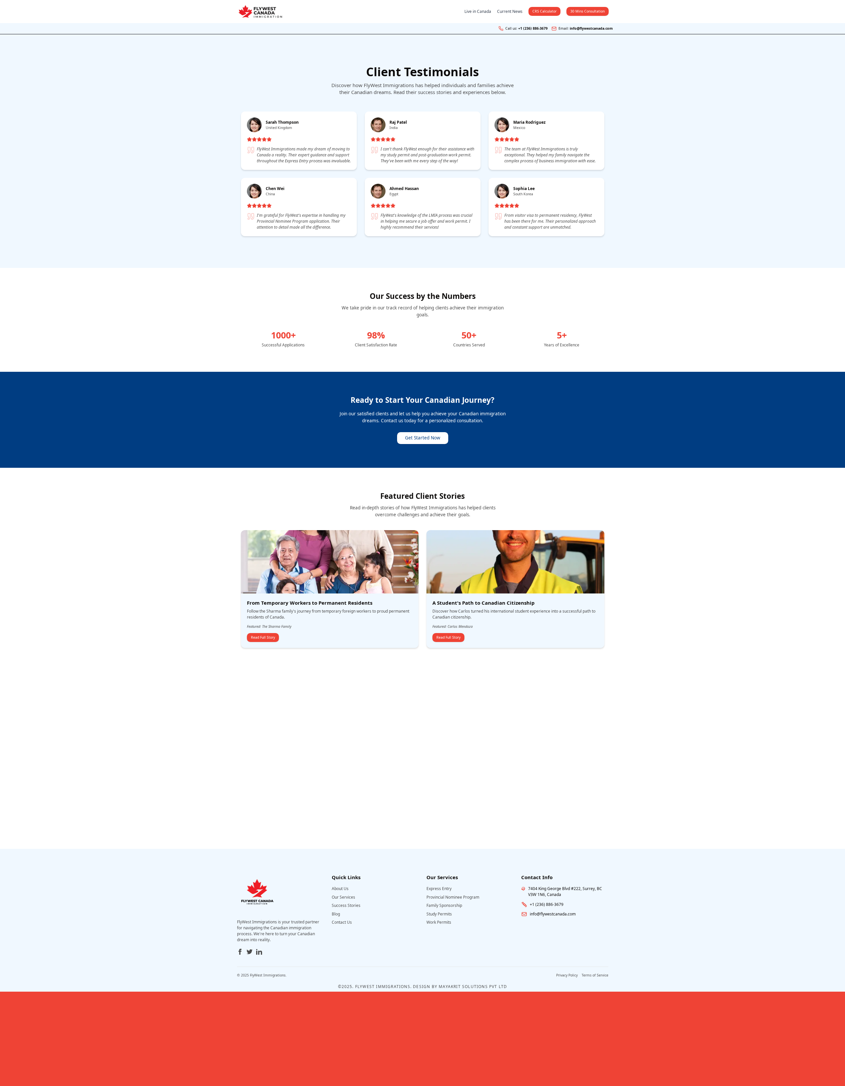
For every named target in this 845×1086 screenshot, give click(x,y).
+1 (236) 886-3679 (533, 28)
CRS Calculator (544, 11)
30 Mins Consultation (587, 11)
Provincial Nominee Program (452, 897)
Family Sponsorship (444, 905)
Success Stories (346, 905)
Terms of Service (595, 975)
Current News (510, 11)
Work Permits (438, 922)
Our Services (343, 897)
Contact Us (342, 922)
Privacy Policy (567, 975)
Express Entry (439, 888)
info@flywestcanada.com (591, 28)
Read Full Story (263, 637)
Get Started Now (422, 438)
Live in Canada (477, 11)
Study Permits (439, 914)
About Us (340, 888)
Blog (336, 914)
